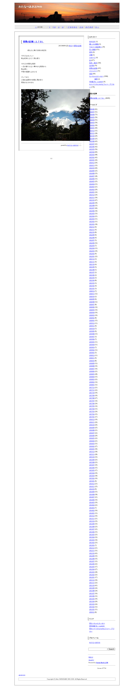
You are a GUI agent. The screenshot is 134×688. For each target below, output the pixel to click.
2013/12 (91, 516)
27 (88, 27)
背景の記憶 (77, 46)
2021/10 (91, 264)
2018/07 (91, 369)
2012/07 (91, 561)
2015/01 (91, 481)
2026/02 (91, 125)
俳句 (90, 52)
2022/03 (91, 251)
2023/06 (91, 211)
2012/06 (91, 564)
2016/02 (91, 446)
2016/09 (91, 428)
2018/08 (91, 366)
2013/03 (91, 540)
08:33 (70, 46)
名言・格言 (93, 63)
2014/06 (91, 500)
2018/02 (91, 382)
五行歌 (91, 65)
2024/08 (91, 173)
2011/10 (91, 585)
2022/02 (91, 254)
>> (98, 27)
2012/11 (91, 551)
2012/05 (91, 567)
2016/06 (91, 436)
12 (59, 27)
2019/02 (91, 350)
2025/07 (91, 144)
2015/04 (91, 473)
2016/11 (91, 422)
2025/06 (91, 147)
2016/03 (91, 444)
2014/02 (91, 510)
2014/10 (91, 489)
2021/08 (91, 270)
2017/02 (91, 414)
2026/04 (91, 120)
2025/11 (91, 133)
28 (90, 27)
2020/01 (91, 320)
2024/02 (91, 189)
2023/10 (91, 200)
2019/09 (91, 331)
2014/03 (91, 508)
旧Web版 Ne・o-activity (97, 626)
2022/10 (91, 232)
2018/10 (91, 361)
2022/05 (91, 246)
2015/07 (91, 465)
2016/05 (91, 438)
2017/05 (91, 406)
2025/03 (91, 155)
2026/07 (91, 112)
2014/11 (91, 486)
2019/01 (91, 353)
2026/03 (91, 122)
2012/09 (91, 556)
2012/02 (91, 575)
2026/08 (91, 109)
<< (36, 27)
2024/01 (91, 192)
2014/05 (91, 502)
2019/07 (91, 337)
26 (86, 27)
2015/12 (91, 452)
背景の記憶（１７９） (33, 42)
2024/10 (91, 168)
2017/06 (91, 403)
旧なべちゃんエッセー (97, 623)
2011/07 (91, 593)
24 (82, 27)
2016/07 (91, 433)
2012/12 (91, 548)
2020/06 (91, 307)
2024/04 (91, 184)
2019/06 (91, 339)
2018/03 (91, 379)
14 (62, 27)
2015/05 (91, 470)
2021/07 (91, 272)
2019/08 (91, 334)
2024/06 (91, 179)
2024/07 (91, 176)
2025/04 (91, 152)
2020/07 (91, 304)
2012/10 (91, 553)
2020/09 (91, 299)
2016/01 (91, 449)
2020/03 (91, 315)
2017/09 (91, 395)
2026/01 (91, 128)
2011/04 (91, 601)
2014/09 (91, 492)
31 (96, 27)
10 (55, 27)
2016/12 (91, 419)
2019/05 (91, 342)
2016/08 (91, 430)
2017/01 (91, 417)
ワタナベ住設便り (95, 47)
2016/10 (91, 425)
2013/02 (91, 543)
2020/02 (91, 318)
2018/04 (91, 377)
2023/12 (91, 195)
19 (72, 27)
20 (74, 27)
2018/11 (91, 358)
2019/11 (91, 326)
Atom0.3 (91, 660)
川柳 (90, 55)
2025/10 (91, 136)
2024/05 (91, 181)
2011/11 (91, 583)
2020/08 (91, 302)
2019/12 (91, 323)
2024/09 (91, 171)
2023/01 (91, 224)
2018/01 (91, 385)
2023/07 (91, 208)
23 (80, 27)
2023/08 (91, 205)
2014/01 (91, 513)
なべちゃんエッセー (96, 76)
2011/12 (91, 580)
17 (68, 27)
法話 (90, 74)
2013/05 (91, 535)
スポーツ (92, 57)
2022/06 (91, 243)
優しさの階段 (94, 44)
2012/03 (91, 572)
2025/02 (91, 157)
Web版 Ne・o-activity (96, 82)
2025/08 (91, 141)
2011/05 (91, 599)
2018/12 (91, 355)
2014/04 (91, 505)
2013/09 (91, 524)
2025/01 (91, 160)
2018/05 (91, 374)
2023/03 (91, 219)
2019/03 (91, 347)
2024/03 (91, 187)
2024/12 (91, 163)
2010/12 (91, 612)
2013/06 (91, 532)
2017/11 (91, 390)
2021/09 (91, 267)
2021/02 (91, 286)
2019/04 (91, 345)
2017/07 (91, 401)
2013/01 (91, 545)
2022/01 (91, 256)
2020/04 (91, 312)
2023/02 (91, 221)
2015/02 (91, 478)
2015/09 (91, 460)
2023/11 (91, 197)
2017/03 (91, 411)
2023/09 (91, 203)
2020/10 (91, 296)
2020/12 (91, 291)
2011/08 (91, 591)
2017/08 (91, 398)
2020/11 (91, 294)
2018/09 (91, 363)
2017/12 (91, 387)
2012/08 (91, 559)
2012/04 (91, 569)
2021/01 (91, 288)
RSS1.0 (91, 657)
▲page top (22, 675)
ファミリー (93, 71)
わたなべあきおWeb (30, 6)
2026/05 (91, 117)
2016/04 (91, 441)
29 (92, 27)
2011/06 (91, 596)
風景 (96, 79)
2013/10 (91, 521)
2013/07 (91, 529)
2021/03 (91, 283)
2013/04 (91, 537)
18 (70, 27)
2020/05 (91, 310)
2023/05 (91, 213)
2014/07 (91, 497)
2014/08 (91, 494)
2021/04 (91, 280)
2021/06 (91, 275)
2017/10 (91, 393)
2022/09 (91, 235)
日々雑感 (92, 49)
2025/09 (91, 139)
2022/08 (91, 238)
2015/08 (91, 462)
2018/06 (91, 371)
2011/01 (91, 609)
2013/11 (91, 519)
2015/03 (91, 476)
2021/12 (91, 259)
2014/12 (91, 484)
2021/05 (91, 278)
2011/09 (91, 588)
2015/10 (91, 457)
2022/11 (91, 230)
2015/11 (91, 454)
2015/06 (91, 468)
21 (76, 27)
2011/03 (91, 604)
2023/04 (91, 216)
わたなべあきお (72, 145)
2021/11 (91, 262)
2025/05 (91, 149)
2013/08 (91, 527)
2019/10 (91, 329)
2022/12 (91, 227)
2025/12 (91, 131)
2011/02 (91, 607)
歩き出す (92, 41)
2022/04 (91, 248)
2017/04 (91, 409)
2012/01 (91, 577)
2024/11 (91, 165)
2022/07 (91, 240)
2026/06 (91, 114)
